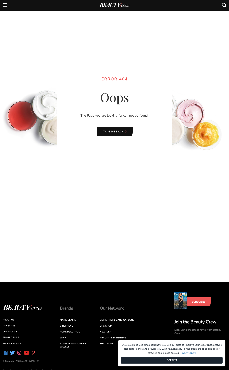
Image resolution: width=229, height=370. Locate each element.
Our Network (112, 308)
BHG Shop (106, 325)
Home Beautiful (70, 331)
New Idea (105, 331)
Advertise (9, 325)
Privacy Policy (12, 343)
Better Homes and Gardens (117, 319)
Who (63, 337)
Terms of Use (11, 337)
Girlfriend (66, 325)
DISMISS (172, 360)
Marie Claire (68, 319)
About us (8, 319)
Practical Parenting (113, 337)
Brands (66, 308)
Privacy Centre (188, 353)
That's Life (106, 343)
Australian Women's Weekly (73, 345)
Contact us (10, 331)
